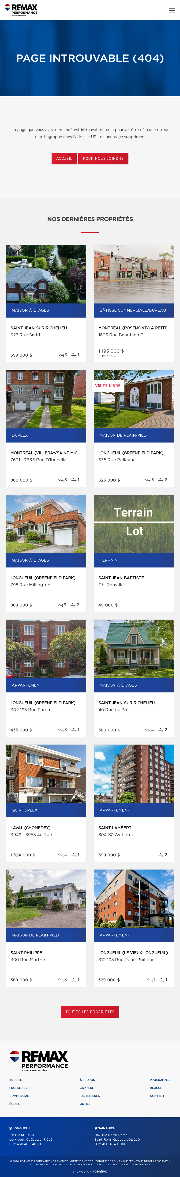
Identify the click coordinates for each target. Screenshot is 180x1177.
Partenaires (90, 1096)
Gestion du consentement (131, 1164)
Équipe (14, 1104)
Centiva (99, 1171)
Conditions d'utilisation (91, 1164)
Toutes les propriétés (90, 1012)
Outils (85, 1104)
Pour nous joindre (103, 158)
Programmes (160, 1080)
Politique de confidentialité (51, 1164)
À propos (87, 1080)
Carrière (87, 1088)
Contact (157, 1096)
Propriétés (18, 1088)
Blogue (156, 1088)
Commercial (19, 1096)
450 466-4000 (29, 1144)
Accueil (64, 158)
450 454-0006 (114, 1144)
